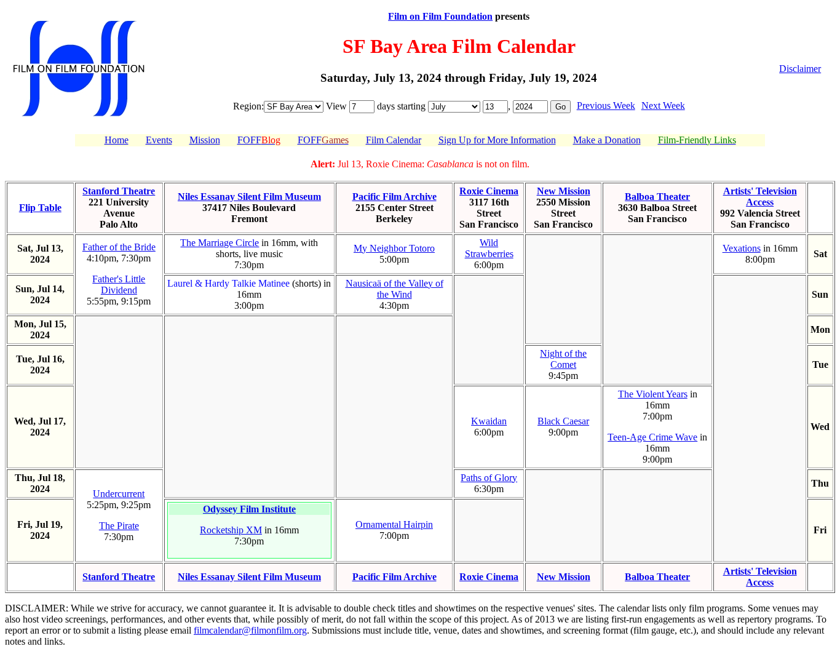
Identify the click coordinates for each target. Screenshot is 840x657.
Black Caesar (563, 421)
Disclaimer (800, 68)
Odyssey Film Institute (249, 509)
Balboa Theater (657, 196)
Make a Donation (607, 140)
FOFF (258, 140)
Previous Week (606, 105)
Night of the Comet (563, 359)
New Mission (563, 191)
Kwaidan (489, 421)
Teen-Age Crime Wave (652, 437)
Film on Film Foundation (440, 16)
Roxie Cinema (488, 191)
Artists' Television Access (760, 196)
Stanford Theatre (118, 191)
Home (117, 140)
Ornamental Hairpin (394, 524)
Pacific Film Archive (394, 196)
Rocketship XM (231, 530)
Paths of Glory (489, 477)
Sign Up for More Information (497, 140)
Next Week (663, 105)
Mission (204, 140)
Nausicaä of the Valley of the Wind (394, 289)
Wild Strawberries (489, 248)
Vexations (742, 248)
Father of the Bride (119, 247)
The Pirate (119, 525)
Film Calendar (393, 140)
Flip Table (40, 207)
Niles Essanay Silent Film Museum (249, 196)
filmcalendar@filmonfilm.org (250, 630)
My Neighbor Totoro (394, 248)
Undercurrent (119, 493)
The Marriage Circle (219, 242)
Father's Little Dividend (118, 284)
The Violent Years (652, 394)
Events (159, 140)
